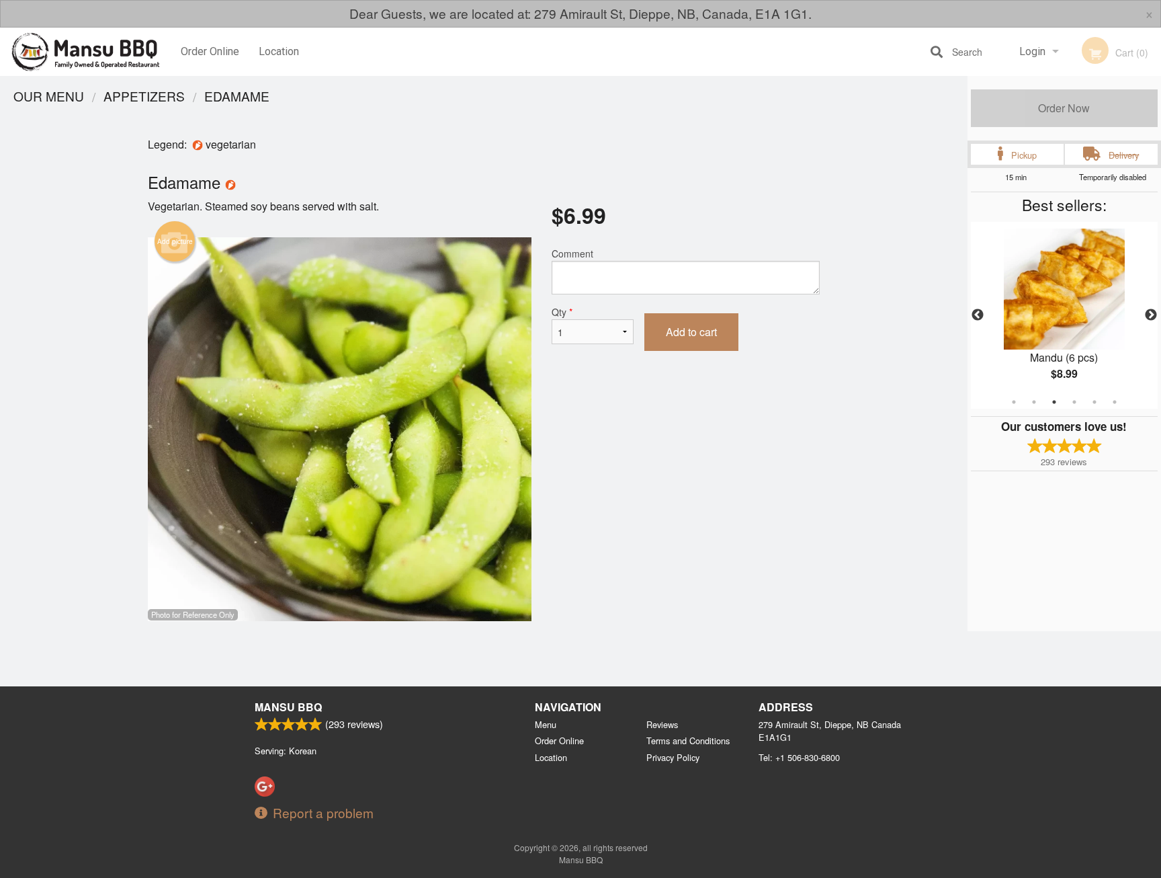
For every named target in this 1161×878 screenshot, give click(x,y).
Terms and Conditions (688, 740)
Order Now (1064, 108)
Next (1151, 315)
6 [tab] (1114, 402)
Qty (562, 312)
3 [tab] (1054, 402)
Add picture (175, 241)
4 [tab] (1074, 402)
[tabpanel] (1064, 315)
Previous (977, 315)
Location (279, 51)
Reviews (662, 724)
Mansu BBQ (288, 707)
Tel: (799, 757)
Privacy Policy (672, 757)
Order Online (210, 51)
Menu (545, 724)
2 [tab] (1034, 402)
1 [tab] (1014, 402)
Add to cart (691, 332)
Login (1032, 51)
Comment (572, 253)
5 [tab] (1094, 402)
